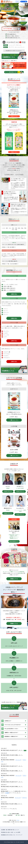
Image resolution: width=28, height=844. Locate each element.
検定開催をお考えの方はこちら (8, 835)
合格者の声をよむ (8, 491)
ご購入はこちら (14, 116)
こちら (17, 820)
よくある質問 (17, 832)
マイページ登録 (24, 1)
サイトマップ (19, 835)
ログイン (18, 1)
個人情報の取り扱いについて (12, 829)
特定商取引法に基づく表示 (7, 832)
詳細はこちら (14, 152)
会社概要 (3, 829)
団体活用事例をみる (14, 541)
